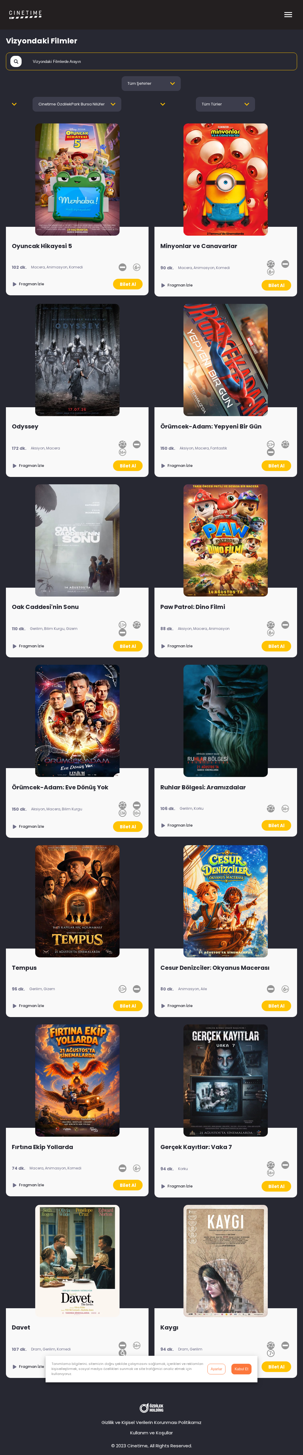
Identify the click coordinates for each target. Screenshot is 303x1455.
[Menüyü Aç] (288, 15)
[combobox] (151, 83)
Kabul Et (241, 1369)
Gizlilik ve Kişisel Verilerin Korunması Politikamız (151, 1422)
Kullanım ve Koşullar (151, 1433)
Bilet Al (128, 284)
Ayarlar (216, 1369)
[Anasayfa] (34, 15)
